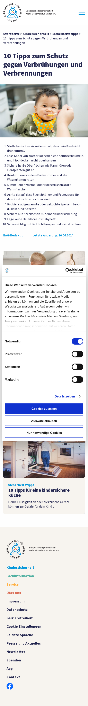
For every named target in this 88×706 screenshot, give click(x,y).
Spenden (14, 660)
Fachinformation (20, 576)
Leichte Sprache (20, 635)
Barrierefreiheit (20, 618)
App (10, 668)
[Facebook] (10, 686)
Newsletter (16, 651)
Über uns (14, 592)
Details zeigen (65, 396)
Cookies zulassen (44, 408)
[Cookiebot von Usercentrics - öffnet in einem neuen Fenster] (65, 270)
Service (13, 584)
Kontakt (13, 677)
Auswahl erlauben (44, 420)
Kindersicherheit (20, 567)
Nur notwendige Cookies (44, 432)
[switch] (77, 354)
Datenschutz (17, 609)
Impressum (16, 601)
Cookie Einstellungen (24, 626)
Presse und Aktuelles (24, 643)
